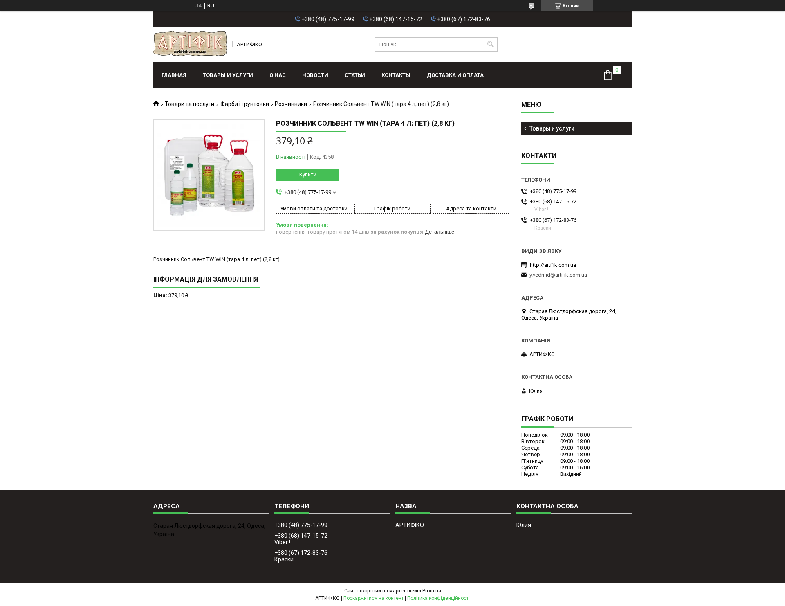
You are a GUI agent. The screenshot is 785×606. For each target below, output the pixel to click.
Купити (307, 174)
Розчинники (291, 104)
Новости (315, 75)
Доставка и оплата (455, 75)
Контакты (395, 75)
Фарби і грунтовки (244, 104)
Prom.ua (431, 591)
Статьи (355, 75)
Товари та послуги (189, 104)
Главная (173, 75)
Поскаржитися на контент (373, 598)
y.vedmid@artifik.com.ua (558, 275)
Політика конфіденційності (438, 598)
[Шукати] (490, 44)
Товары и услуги (228, 75)
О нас (277, 75)
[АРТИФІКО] (190, 44)
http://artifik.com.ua (553, 265)
